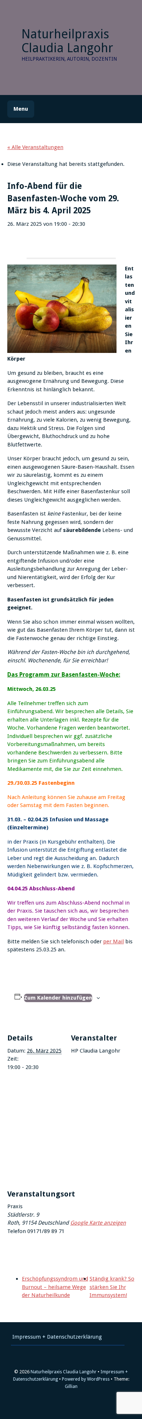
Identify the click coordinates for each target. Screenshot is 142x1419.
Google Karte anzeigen (98, 1223)
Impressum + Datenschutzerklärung (57, 1337)
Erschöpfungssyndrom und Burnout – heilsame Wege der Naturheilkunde (55, 1286)
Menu (20, 109)
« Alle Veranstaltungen (35, 147)
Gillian (71, 1386)
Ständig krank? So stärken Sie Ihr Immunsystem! (112, 1286)
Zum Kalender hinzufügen (58, 997)
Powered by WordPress (86, 1379)
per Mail (113, 941)
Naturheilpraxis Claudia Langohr (67, 41)
